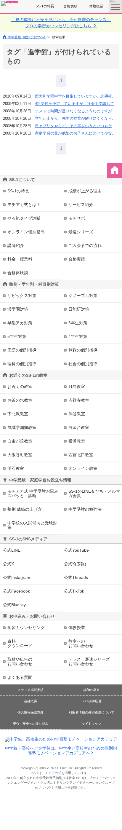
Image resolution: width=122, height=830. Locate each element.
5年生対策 (16, 336)
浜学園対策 (17, 309)
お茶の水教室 (19, 400)
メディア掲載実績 (30, 690)
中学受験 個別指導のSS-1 (27, 37)
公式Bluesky (14, 604)
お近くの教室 (19, 386)
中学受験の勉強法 (85, 509)
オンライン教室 (82, 468)
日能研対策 (78, 309)
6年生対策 (77, 322)
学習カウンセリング (26, 627)
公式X (8, 563)
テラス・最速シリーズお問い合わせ (89, 661)
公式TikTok (74, 591)
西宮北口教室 (80, 454)
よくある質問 (19, 677)
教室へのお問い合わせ (80, 643)
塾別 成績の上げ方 (24, 509)
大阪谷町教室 (19, 454)
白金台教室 (78, 427)
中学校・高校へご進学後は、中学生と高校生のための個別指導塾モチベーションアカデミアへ (61, 750)
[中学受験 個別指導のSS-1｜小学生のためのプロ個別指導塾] (10, 3)
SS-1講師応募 (91, 701)
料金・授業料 (19, 259)
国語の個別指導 (21, 350)
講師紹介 (15, 245)
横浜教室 (76, 441)
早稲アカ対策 (19, 322)
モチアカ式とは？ (24, 204)
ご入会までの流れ (85, 245)
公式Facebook (16, 591)
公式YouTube (76, 550)
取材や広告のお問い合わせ (19, 661)
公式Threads (76, 577)
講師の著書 (92, 690)
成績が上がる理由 (85, 191)
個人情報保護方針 (30, 712)
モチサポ (76, 218)
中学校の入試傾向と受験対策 (32, 525)
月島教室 (76, 386)
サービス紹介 (80, 204)
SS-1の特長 (45, 6)
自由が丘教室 (19, 441)
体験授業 (96, 6)
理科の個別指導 (21, 363)
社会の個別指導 (82, 363)
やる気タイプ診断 (24, 218)
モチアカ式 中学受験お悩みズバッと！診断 (32, 493)
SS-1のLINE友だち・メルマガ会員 (94, 493)
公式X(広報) (75, 563)
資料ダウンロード (19, 643)
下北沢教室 (17, 413)
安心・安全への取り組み (31, 723)
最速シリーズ (80, 231)
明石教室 (15, 468)
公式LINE (11, 550)
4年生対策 (77, 336)
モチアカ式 (53, 773)
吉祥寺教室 (78, 400)
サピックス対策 (21, 295)
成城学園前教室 (21, 427)
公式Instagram (16, 577)
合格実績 (70, 6)
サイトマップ (91, 723)
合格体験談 (17, 272)
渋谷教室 (76, 413)
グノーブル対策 (82, 295)
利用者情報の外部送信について (91, 712)
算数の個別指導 (82, 350)
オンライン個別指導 (26, 231)
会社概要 (30, 701)
